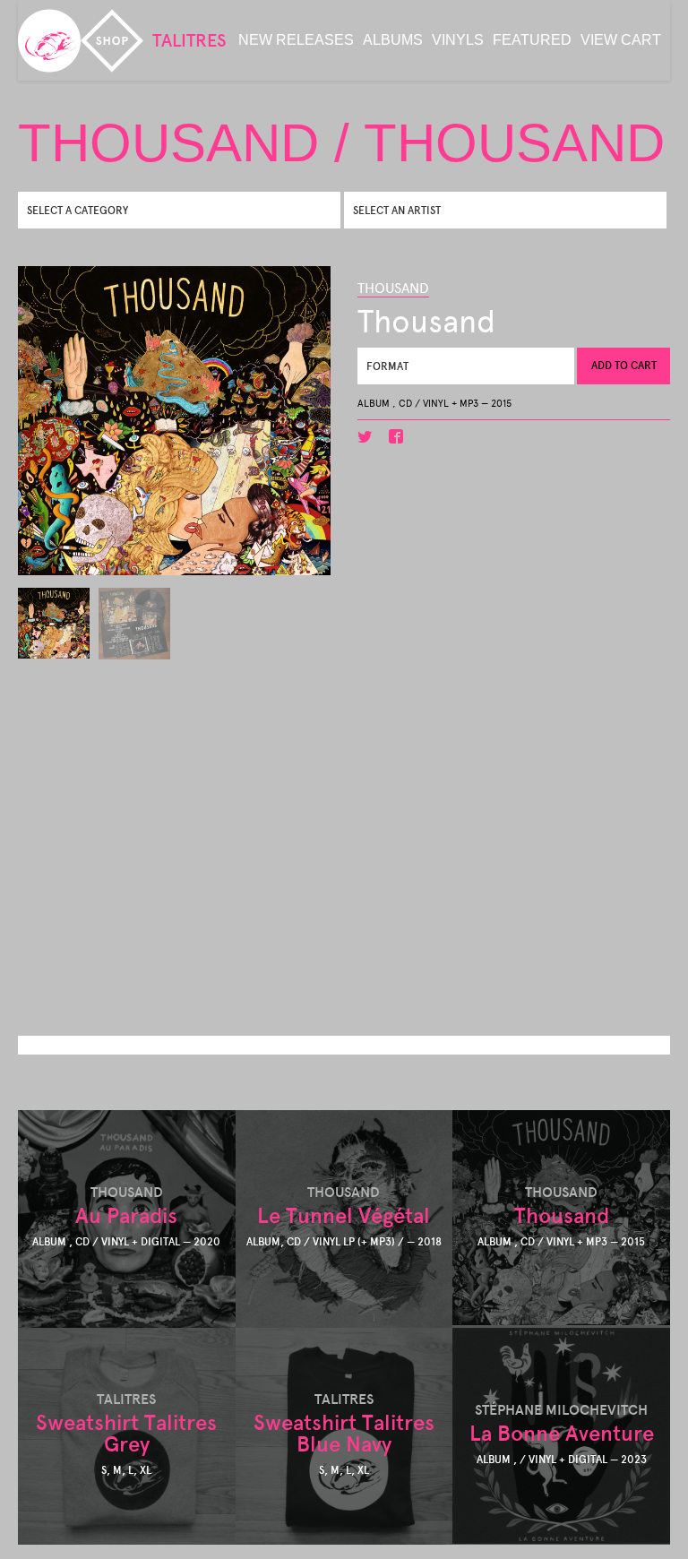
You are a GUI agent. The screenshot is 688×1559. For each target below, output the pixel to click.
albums (393, 39)
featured (532, 39)
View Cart (620, 39)
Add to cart (624, 365)
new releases (296, 39)
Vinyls (458, 39)
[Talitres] (49, 40)
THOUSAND (393, 288)
